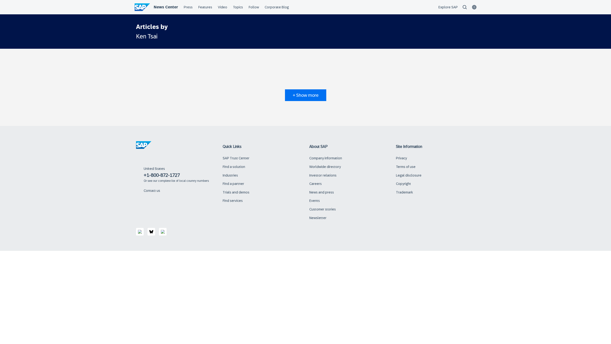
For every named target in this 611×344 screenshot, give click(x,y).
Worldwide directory (325, 167)
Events (314, 201)
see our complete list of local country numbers (178, 181)
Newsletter (318, 218)
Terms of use (406, 167)
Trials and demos (236, 192)
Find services (233, 201)
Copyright (403, 184)
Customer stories (322, 209)
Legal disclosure (408, 175)
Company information (325, 158)
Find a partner (233, 184)
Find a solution (234, 167)
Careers (315, 184)
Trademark (404, 192)
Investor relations (323, 175)
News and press (321, 192)
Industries (230, 175)
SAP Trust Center (236, 158)
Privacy (401, 158)
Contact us (152, 191)
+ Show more (306, 95)
